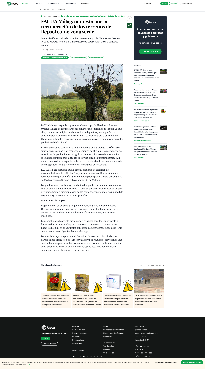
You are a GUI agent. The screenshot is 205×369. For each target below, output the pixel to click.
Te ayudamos (52, 3)
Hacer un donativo (49, 344)
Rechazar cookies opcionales (165, 362)
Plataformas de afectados (113, 333)
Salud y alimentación (141, 121)
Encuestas (107, 336)
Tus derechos (108, 346)
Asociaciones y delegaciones (146, 333)
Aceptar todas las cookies (192, 362)
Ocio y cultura (139, 84)
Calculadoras (108, 353)
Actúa (38, 3)
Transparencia (140, 336)
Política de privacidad (143, 353)
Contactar (85, 3)
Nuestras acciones (79, 333)
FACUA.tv (76, 336)
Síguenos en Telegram (96, 57)
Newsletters (77, 343)
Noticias (25, 3)
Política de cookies (142, 356)
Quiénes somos (141, 330)
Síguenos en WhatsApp (78, 57)
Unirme (164, 3)
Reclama (106, 349)
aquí (28, 364)
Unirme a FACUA (150, 51)
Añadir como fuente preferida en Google (54, 57)
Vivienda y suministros (142, 140)
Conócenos (69, 3)
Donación (173, 3)
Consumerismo (78, 340)
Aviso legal (139, 349)
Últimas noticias (78, 330)
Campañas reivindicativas (113, 330)
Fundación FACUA (142, 340)
